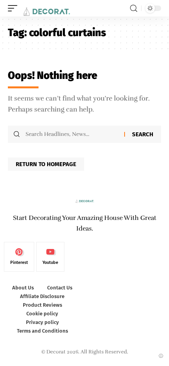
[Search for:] (72, 134)
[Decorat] (46, 8)
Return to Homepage (46, 164)
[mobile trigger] (14, 8)
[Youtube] (50, 257)
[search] (133, 8)
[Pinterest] (19, 257)
